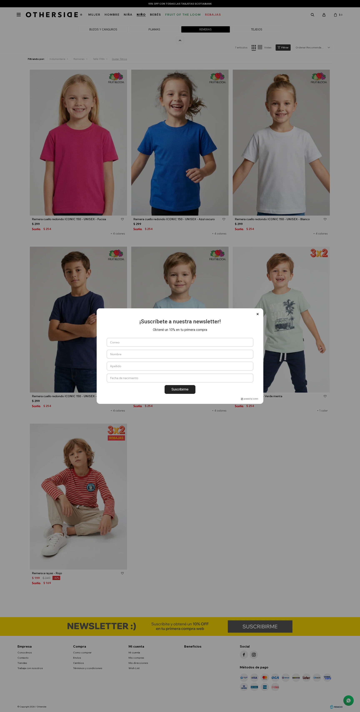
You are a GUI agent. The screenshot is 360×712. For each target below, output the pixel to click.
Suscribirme (180, 389)
